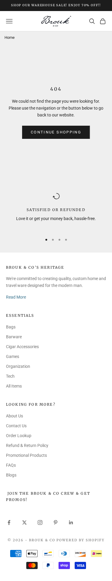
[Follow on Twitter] (24, 522)
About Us (14, 416)
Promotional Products (26, 455)
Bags (11, 327)
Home (9, 37)
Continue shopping (56, 132)
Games (12, 356)
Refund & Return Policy (27, 445)
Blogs (11, 475)
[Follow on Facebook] (9, 522)
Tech (10, 376)
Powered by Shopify (80, 540)
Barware (14, 336)
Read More (16, 297)
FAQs (11, 465)
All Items (14, 386)
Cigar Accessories (22, 346)
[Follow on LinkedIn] (71, 522)
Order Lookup (18, 435)
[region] (56, 211)
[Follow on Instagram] (40, 522)
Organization (18, 366)
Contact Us (16, 425)
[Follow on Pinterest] (56, 522)
